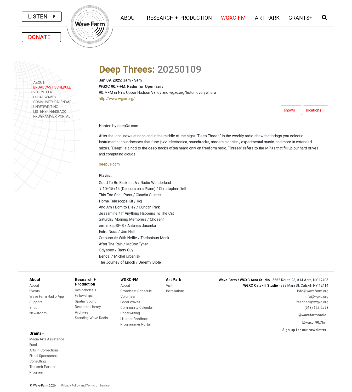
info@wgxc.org (316, 297)
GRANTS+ (300, 17)
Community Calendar (136, 308)
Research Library (88, 307)
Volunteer (128, 297)
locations (314, 110)
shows (290, 110)
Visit (169, 286)
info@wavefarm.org (312, 291)
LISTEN (40, 16)
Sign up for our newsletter (304, 330)
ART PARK (267, 17)
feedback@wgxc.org (312, 302)
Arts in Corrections (44, 350)
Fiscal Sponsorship (43, 356)
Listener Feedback (134, 319)
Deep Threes (125, 69)
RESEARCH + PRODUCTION (179, 17)
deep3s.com (109, 164)
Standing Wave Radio (91, 318)
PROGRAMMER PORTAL (51, 116)
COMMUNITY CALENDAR (52, 102)
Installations (175, 291)
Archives (81, 312)
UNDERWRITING (45, 107)
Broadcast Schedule (136, 291)
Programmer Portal (135, 324)
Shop (33, 308)
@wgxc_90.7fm (314, 323)
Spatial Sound (86, 301)
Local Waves (130, 302)
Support (35, 302)
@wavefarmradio (312, 315)
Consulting (37, 361)
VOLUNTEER (41, 92)
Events (34, 291)
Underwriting (130, 313)
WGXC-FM (234, 17)
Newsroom (38, 313)
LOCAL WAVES (44, 97)
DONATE (41, 37)
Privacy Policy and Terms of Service (85, 385)
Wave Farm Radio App (46, 297)
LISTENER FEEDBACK (49, 112)
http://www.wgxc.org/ (117, 98)
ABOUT (129, 17)
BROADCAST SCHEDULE (51, 87)
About (34, 286)
